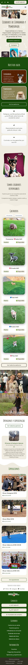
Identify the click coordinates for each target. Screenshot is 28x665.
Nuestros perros (14, 628)
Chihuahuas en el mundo (14, 630)
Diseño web (19, 663)
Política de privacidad (10, 661)
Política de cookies (10, 663)
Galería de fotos (14, 636)
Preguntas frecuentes (14, 652)
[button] (25, 7)
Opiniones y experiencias (14, 654)
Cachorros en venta (14, 625)
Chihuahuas (9, 215)
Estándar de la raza (14, 633)
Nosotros (14, 649)
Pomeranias (19, 215)
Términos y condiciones (14, 659)
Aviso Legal (20, 661)
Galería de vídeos (14, 639)
